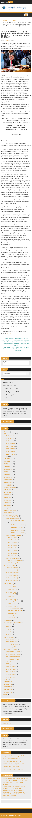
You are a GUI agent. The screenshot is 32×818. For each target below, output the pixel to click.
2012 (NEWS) (8, 692)
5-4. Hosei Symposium (10, 662)
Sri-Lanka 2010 (12, 594)
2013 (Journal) (8, 458)
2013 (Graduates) (12, 548)
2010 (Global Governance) (13, 654)
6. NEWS (5, 679)
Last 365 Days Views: (9, 392)
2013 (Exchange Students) (15, 563)
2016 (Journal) (8, 466)
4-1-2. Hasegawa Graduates (13, 535)
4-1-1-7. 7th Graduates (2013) (16, 533)
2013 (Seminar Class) (12, 580)
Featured (5, 694)
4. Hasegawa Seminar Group (10, 515)
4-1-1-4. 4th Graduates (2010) (16, 525)
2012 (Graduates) (12, 545)
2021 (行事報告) (10, 446)
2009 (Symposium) (11, 666)
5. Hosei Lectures (7, 620)
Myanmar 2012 (12, 613)
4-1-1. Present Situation (12, 518)
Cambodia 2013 (12, 618)
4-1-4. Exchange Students (13, 558)
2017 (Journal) (13, 20)
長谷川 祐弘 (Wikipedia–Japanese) (12, 761)
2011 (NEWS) (8, 689)
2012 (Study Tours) (11, 606)
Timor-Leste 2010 (12, 596)
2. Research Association (9, 487)
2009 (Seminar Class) (12, 570)
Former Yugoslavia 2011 (14, 601)
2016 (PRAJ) (7, 497)
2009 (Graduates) (12, 537)
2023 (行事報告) (10, 451)
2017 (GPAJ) (7, 500)
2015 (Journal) (8, 464)
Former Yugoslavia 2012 (14, 608)
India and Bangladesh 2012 (15, 610)
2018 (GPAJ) (7, 502)
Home (5, 20)
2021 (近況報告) (8, 480)
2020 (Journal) (8, 477)
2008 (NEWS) (8, 681)
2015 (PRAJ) (7, 495)
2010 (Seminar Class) (12, 572)
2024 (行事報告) (10, 454)
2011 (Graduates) (12, 542)
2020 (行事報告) (10, 443)
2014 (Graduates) (12, 550)
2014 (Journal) (8, 461)
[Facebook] (12, 2)
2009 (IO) (8, 626)
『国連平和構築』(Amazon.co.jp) (11, 766)
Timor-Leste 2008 (12, 589)
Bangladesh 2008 (12, 587)
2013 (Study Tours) (11, 616)
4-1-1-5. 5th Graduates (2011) (16, 527)
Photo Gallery (8, 512)
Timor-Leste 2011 (12, 603)
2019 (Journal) (8, 474)
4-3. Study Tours (8, 583)
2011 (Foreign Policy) (12, 644)
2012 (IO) (8, 634)
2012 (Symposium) (11, 674)
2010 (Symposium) (11, 669)
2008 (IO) (8, 624)
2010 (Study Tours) (11, 592)
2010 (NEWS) (8, 687)
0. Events (5, 432)
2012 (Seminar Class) (12, 578)
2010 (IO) (8, 629)
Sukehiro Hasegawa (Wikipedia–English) (13, 764)
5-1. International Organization (12, 622)
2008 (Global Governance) (13, 651)
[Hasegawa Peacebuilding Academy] (15, 8)
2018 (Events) (10, 438)
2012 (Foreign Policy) (12, 647)
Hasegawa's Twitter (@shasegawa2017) (13, 756)
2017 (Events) (10, 435)
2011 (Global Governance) (13, 656)
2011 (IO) (8, 632)
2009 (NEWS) (8, 684)
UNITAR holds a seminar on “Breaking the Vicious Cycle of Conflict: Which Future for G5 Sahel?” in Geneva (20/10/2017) (16, 349)
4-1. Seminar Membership (11, 517)
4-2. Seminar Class (9, 565)
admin (7, 40)
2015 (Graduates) (12, 553)
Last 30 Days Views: (9, 389)
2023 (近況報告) (8, 485)
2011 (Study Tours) (11, 599)
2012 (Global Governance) (13, 659)
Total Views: (6, 395)
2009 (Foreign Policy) (12, 641)
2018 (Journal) (8, 472)
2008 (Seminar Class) (12, 567)
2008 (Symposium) (11, 664)
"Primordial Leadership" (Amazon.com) (13, 769)
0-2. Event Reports (9, 434)
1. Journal (5, 457)
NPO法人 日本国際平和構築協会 (11, 758)
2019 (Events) (10, 441)
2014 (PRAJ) (7, 492)
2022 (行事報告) (10, 449)
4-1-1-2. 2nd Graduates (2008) (16, 520)
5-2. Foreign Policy (9, 637)
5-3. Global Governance (10, 649)
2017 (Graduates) (12, 556)
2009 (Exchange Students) (15, 560)
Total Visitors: (7, 398)
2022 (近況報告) (8, 482)
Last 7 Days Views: (8, 386)
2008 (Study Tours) (11, 585)
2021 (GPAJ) (7, 508)
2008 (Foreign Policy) (12, 639)
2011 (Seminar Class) (12, 575)
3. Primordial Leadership (9, 510)
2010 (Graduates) (12, 540)
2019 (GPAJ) (7, 505)
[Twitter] (9, 2)
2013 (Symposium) (11, 677)
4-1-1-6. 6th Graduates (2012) (16, 530)
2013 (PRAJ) (7, 489)
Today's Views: (7, 382)
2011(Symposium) (11, 672)
